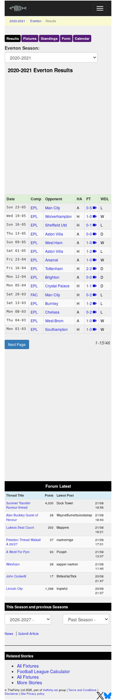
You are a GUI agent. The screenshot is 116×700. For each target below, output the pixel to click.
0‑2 (89, 294)
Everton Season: (22, 48)
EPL (34, 207)
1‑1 (89, 285)
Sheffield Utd (56, 224)
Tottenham (54, 268)
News (9, 633)
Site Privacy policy (33, 694)
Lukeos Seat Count (20, 527)
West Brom (54, 320)
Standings (49, 38)
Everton (35, 21)
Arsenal (51, 259)
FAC (34, 294)
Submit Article (28, 633)
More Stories (29, 682)
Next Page (17, 344)
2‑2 (89, 268)
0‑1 (89, 224)
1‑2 (89, 251)
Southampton (56, 329)
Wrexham (12, 564)
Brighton (52, 277)
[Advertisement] (58, 136)
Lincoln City (14, 588)
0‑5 (89, 207)
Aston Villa (54, 233)
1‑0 (89, 216)
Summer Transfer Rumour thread (18, 505)
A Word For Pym (17, 552)
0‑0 (89, 233)
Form (66, 38)
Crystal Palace (57, 285)
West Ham (53, 242)
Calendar (82, 38)
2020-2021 (17, 21)
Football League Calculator (43, 671)
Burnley (51, 303)
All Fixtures (28, 666)
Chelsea (52, 312)
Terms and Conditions (82, 690)
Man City (52, 207)
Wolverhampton (58, 216)
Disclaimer (11, 694)
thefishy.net (50, 690)
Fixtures (30, 38)
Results (12, 38)
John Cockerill (16, 576)
